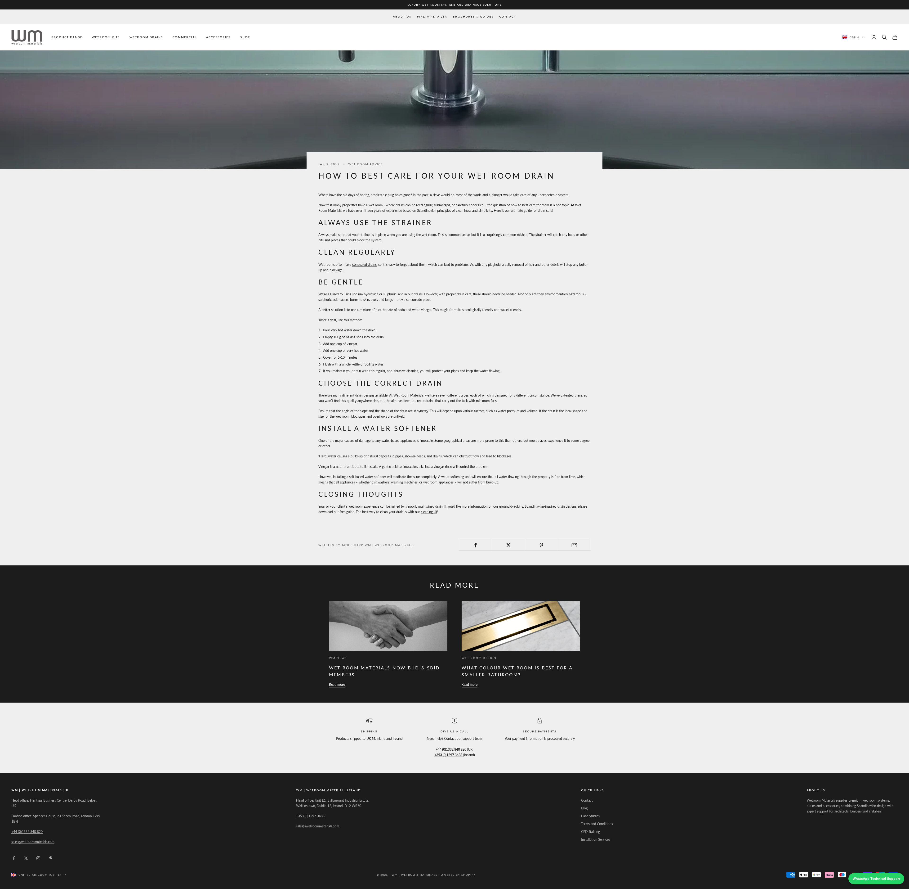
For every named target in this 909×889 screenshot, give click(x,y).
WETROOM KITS (106, 37)
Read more (337, 684)
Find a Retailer (432, 16)
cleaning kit (429, 512)
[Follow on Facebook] (13, 858)
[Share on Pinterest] (541, 545)
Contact (507, 16)
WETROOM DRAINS (146, 37)
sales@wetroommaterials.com (32, 842)
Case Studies (590, 816)
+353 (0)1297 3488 (310, 816)
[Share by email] (574, 545)
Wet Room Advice (365, 164)
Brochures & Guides (473, 16)
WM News (338, 658)
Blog (584, 808)
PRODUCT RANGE (67, 37)
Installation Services (595, 839)
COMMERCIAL (185, 37)
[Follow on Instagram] (38, 858)
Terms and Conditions (597, 824)
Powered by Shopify (457, 874)
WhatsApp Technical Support (876, 878)
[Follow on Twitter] (26, 858)
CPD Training (590, 832)
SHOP (245, 37)
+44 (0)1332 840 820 (27, 832)
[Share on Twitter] (508, 545)
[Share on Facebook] (475, 545)
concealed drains (364, 264)
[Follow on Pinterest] (50, 858)
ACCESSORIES (218, 37)
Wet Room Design (479, 658)
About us (402, 16)
